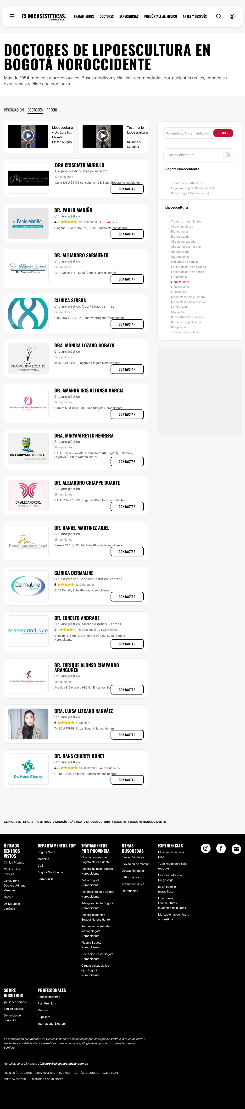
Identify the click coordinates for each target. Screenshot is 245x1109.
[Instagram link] (206, 849)
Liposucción (179, 292)
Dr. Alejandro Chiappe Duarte (87, 482)
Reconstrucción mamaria (187, 317)
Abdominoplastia (182, 226)
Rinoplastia (178, 327)
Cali (40, 865)
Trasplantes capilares (185, 332)
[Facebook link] (221, 849)
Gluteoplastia (180, 256)
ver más (108, 306)
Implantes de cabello (185, 261)
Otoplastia (178, 312)
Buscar (223, 133)
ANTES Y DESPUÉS (195, 16)
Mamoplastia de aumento (188, 297)
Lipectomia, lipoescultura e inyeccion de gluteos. (172, 903)
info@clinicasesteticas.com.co (66, 1063)
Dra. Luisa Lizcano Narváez (83, 710)
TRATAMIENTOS (84, 16)
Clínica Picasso (14, 862)
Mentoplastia (180, 307)
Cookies (64, 1072)
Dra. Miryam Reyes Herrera (84, 435)
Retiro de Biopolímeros (186, 322)
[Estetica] (44, 17)
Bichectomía (179, 231)
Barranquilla (46, 879)
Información (14, 110)
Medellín (43, 859)
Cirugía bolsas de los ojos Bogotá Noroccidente (95, 970)
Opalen (8, 897)
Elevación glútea (133, 857)
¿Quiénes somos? (15, 1002)
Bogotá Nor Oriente (50, 872)
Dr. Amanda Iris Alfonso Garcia (89, 390)
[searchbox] (189, 133)
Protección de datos (18, 1072)
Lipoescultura (180, 282)
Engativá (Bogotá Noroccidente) (192, 188)
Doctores (35, 110)
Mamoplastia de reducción (188, 302)
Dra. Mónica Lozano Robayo (84, 345)
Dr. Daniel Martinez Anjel (81, 527)
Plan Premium (47, 1003)
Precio (52, 110)
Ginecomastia (180, 251)
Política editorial (16, 1079)
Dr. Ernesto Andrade (77, 617)
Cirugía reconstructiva (186, 246)
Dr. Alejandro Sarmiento (81, 255)
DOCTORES (107, 16)
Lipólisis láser (180, 287)
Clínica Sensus (70, 300)
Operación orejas (133, 870)
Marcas (43, 1010)
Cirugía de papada (183, 241)
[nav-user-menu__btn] (232, 16)
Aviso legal (111, 1072)
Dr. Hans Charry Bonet (79, 755)
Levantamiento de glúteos (188, 266)
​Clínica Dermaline (73, 572)
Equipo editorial (14, 1008)
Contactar (127, 188)
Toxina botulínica (133, 884)
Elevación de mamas (135, 864)
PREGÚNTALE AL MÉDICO (160, 16)
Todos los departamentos (188, 183)
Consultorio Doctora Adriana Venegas (15, 885)
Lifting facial (179, 277)
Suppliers (44, 1017)
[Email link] (236, 849)
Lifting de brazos (133, 877)
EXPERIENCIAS (129, 16)
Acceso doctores (49, 996)
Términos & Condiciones (47, 1079)
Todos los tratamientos (186, 221)
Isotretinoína (130, 891)
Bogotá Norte (46, 852)
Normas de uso (45, 1072)
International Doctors (52, 1023)
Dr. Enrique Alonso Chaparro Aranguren (86, 667)
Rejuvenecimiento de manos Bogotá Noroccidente (95, 931)
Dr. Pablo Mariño (73, 210)
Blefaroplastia (180, 236)
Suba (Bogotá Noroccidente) (190, 193)
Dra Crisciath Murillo (79, 165)
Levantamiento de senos (187, 272)
